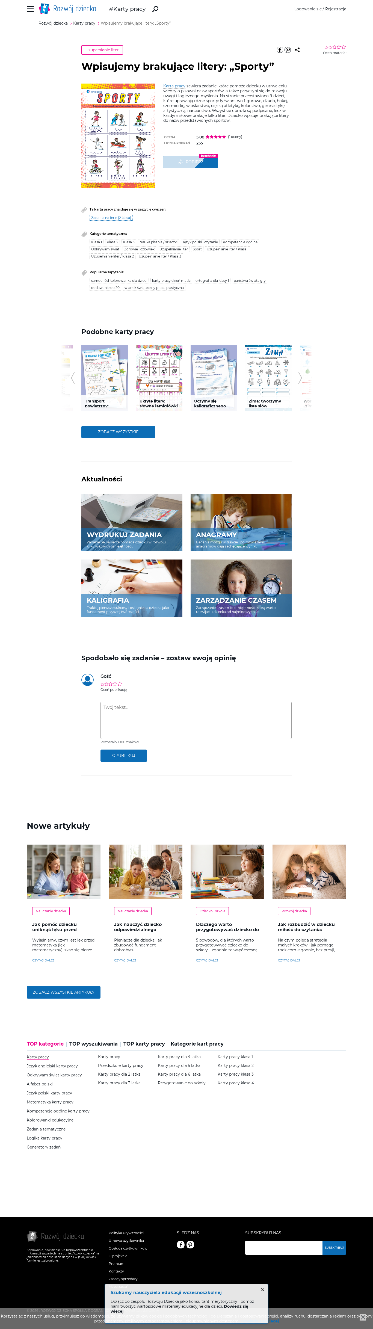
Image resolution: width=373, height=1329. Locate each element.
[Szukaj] (155, 9)
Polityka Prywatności (126, 1233)
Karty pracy (129, 8)
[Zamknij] (363, 1317)
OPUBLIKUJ (123, 755)
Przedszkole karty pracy (120, 1065)
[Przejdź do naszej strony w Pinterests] (190, 1244)
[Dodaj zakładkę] (297, 50)
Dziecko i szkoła (212, 911)
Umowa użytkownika (126, 1241)
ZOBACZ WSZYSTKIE (118, 432)
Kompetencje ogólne (240, 242)
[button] (72, 378)
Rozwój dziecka (294, 911)
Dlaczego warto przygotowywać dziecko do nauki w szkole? (227, 929)
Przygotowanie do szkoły (182, 1083)
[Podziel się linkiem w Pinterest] (287, 50)
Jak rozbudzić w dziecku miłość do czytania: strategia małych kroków (307, 929)
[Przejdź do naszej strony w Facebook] (181, 1244)
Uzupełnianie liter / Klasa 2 (112, 256)
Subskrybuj (334, 1248)
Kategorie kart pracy (197, 1044)
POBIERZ (194, 161)
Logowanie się (308, 9)
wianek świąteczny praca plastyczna (154, 288)
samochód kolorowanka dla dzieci (119, 281)
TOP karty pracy (144, 1044)
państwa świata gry (250, 281)
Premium (117, 1264)
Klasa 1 (96, 242)
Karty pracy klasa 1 (235, 1057)
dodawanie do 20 (105, 288)
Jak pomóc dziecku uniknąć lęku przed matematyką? (54, 929)
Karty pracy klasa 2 (236, 1065)
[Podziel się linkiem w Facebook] (280, 50)
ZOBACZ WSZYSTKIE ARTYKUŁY (63, 992)
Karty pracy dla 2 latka (119, 1074)
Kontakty (116, 1271)
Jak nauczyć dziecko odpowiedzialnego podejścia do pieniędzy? (142, 929)
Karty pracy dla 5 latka (179, 1065)
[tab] (47, 1045)
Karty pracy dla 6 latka (179, 1074)
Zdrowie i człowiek (139, 249)
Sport (197, 249)
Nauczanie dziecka (51, 911)
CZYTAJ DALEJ (43, 960)
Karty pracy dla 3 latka (119, 1083)
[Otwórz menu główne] (30, 9)
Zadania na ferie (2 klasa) (111, 218)
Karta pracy (174, 86)
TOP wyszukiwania (93, 1044)
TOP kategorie (45, 1044)
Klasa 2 (112, 242)
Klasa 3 (129, 242)
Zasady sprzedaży (123, 1279)
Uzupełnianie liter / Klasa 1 (227, 249)
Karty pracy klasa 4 (236, 1083)
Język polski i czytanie (200, 242)
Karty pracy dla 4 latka (179, 1057)
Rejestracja (335, 9)
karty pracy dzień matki (171, 281)
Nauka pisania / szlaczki (158, 242)
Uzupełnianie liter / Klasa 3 (160, 256)
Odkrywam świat (105, 249)
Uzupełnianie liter (102, 50)
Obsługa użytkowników (128, 1248)
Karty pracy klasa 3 (236, 1074)
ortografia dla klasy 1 (212, 281)
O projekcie (118, 1256)
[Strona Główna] (69, 9)
